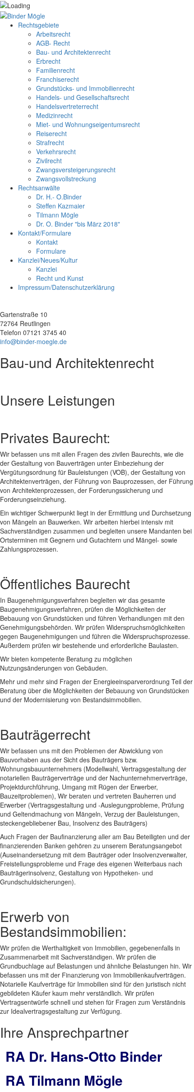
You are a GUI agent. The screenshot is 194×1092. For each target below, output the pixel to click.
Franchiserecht (57, 79)
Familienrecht (55, 70)
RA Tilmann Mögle (64, 1080)
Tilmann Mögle (57, 214)
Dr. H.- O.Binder (59, 196)
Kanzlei (46, 269)
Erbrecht (48, 61)
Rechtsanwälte (39, 187)
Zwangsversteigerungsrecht (75, 169)
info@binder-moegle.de (33, 341)
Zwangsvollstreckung (66, 178)
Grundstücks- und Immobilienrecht (85, 88)
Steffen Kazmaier (60, 205)
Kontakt (47, 241)
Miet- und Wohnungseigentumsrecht (88, 124)
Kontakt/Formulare (44, 232)
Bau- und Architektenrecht (73, 52)
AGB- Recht (53, 42)
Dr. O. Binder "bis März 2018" (78, 223)
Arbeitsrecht (53, 33)
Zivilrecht (49, 160)
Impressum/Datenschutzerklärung (66, 287)
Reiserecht (51, 133)
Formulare (51, 250)
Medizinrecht (54, 115)
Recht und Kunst (59, 278)
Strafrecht (50, 142)
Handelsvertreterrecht (67, 106)
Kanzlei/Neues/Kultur (48, 260)
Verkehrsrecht (56, 151)
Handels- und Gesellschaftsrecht (82, 97)
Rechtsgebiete (38, 24)
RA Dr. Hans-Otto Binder (83, 1056)
